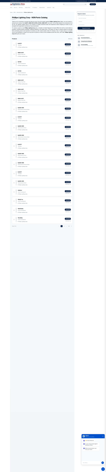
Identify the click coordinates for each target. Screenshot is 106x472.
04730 (19, 61)
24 (69, 226)
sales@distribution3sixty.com (82, 1)
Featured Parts (42, 7)
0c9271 (20, 43)
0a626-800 (21, 107)
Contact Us (49, 7)
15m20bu (20, 218)
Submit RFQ (68, 44)
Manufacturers (20, 12)
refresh (102, 436)
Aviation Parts (27, 7)
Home (11, 7)
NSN (15, 12)
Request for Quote (86, 28)
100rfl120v (20, 208)
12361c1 (20, 190)
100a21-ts (20, 199)
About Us (15, 7)
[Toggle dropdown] (30, 7)
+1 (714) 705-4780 (92, 1)
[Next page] (71, 226)
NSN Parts (21, 7)
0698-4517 (21, 52)
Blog (53, 7)
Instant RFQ (93, 4)
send (102, 462)
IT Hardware (34, 7)
